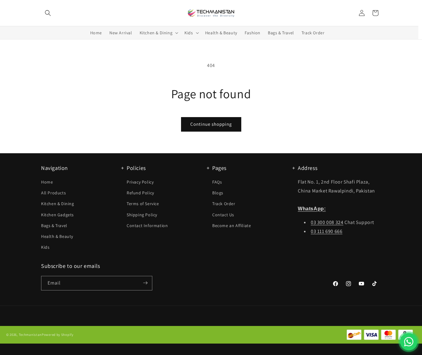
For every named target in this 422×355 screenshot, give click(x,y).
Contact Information (147, 225)
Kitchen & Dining (57, 204)
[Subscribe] (145, 283)
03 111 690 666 (326, 231)
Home (47, 182)
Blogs (217, 193)
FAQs (217, 182)
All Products (53, 193)
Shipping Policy (142, 215)
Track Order (223, 204)
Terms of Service (143, 204)
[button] (48, 13)
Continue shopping (211, 124)
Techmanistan (30, 335)
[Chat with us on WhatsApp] (408, 341)
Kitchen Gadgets (57, 215)
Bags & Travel (54, 225)
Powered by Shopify (58, 335)
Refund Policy (140, 193)
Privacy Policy (140, 182)
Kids (45, 247)
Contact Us (223, 215)
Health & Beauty (57, 236)
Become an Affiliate (231, 225)
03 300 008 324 (327, 222)
